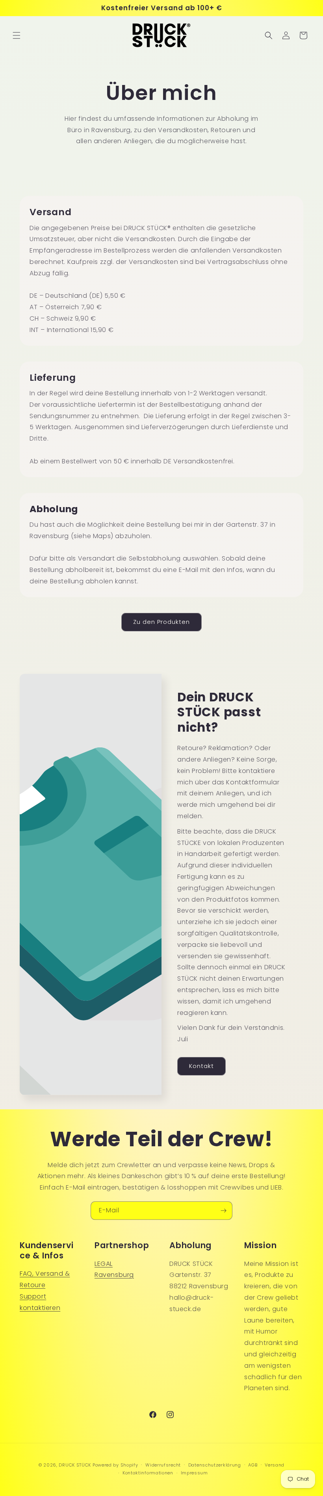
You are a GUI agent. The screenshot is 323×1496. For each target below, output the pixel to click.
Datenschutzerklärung (214, 1465)
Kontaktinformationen (148, 1473)
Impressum (194, 1473)
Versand (274, 1465)
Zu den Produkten (161, 622)
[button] (16, 35)
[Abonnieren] (223, 1210)
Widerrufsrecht (163, 1465)
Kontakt (201, 1066)
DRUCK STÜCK (75, 1465)
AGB (252, 1465)
